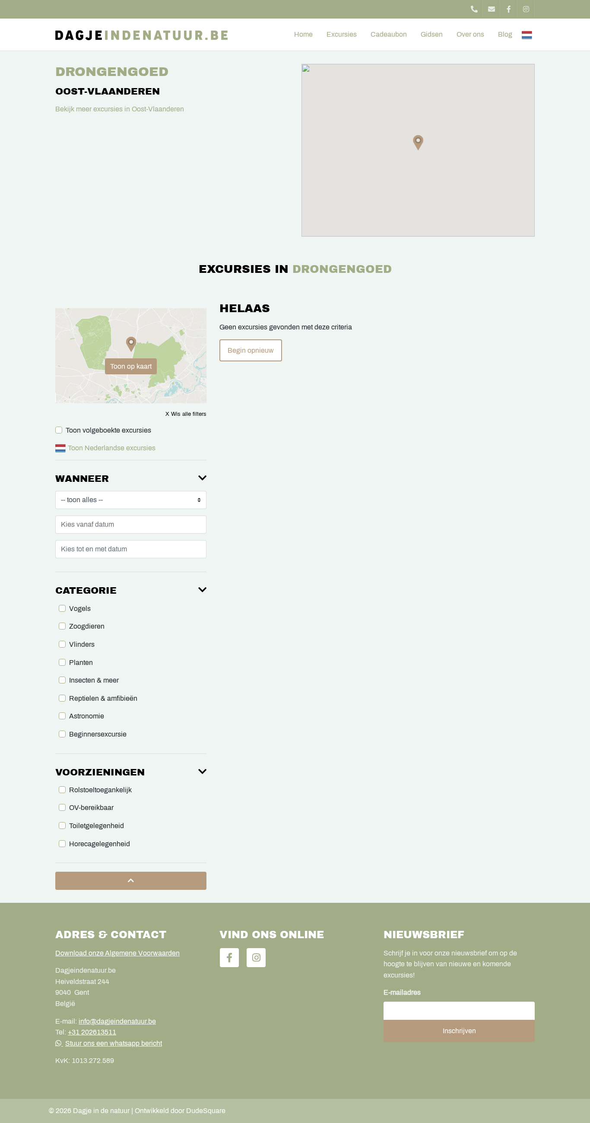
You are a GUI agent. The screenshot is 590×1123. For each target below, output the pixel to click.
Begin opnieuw (251, 350)
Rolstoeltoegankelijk (100, 790)
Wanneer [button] (82, 479)
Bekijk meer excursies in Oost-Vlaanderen (119, 109)
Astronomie (86, 716)
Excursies (342, 34)
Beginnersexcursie (98, 734)
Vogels (80, 608)
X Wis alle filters (185, 414)
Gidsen (432, 34)
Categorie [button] (86, 590)
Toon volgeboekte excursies (108, 430)
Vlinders (82, 644)
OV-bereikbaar (91, 807)
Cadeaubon (389, 34)
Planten (81, 662)
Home (303, 34)
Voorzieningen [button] (100, 772)
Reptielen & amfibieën (103, 698)
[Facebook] (508, 9)
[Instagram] (526, 9)
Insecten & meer (94, 680)
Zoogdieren (87, 626)
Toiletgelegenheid (96, 825)
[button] (418, 142)
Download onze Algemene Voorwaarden (117, 953)
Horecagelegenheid (99, 844)
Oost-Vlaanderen (107, 91)
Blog (505, 34)
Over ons (470, 34)
